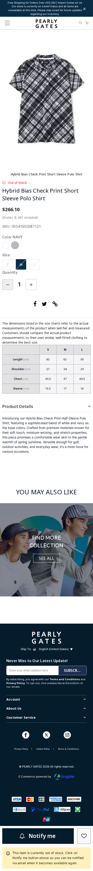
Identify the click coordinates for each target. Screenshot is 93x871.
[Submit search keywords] (80, 23)
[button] (56, 304)
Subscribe (73, 670)
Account (13, 699)
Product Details (17, 406)
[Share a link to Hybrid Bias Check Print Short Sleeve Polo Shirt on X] (45, 304)
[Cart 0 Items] (86, 23)
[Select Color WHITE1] (6, 245)
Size (6, 255)
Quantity (10, 272)
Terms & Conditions (68, 748)
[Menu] (7, 24)
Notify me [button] (42, 836)
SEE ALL (46, 558)
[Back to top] (83, 799)
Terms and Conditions (65, 679)
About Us (14, 708)
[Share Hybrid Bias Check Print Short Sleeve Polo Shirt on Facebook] (36, 304)
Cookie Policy (43, 748)
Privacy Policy (15, 683)
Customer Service (21, 717)
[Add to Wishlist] (84, 836)
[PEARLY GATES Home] (46, 23)
